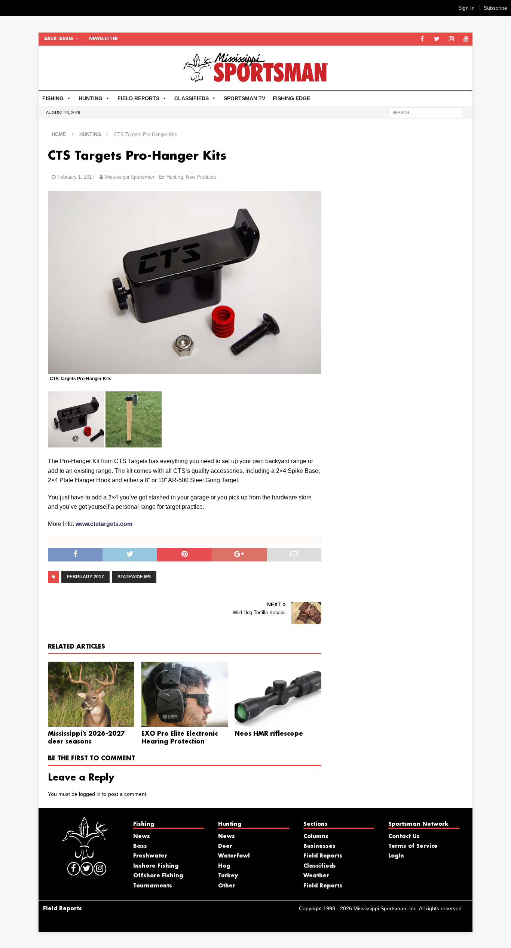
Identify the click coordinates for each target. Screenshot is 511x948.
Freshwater (150, 856)
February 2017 (85, 576)
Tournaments (152, 886)
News (141, 837)
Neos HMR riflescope (269, 734)
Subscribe (495, 8)
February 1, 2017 (76, 177)
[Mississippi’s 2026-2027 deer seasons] (91, 694)
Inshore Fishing (155, 866)
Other (226, 886)
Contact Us (404, 837)
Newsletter (103, 39)
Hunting (174, 177)
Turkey (228, 876)
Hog (224, 866)
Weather (316, 876)
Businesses (319, 846)
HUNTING (90, 98)
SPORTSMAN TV (244, 98)
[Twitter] (436, 39)
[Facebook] (422, 39)
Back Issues (58, 39)
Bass (140, 846)
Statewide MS (134, 576)
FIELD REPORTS (138, 98)
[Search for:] (425, 112)
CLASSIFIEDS (191, 98)
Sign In (466, 8)
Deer (225, 846)
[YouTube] (465, 39)
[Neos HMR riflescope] (278, 694)
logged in (90, 794)
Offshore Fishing (158, 876)
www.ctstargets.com (104, 524)
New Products (201, 177)
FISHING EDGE (291, 98)
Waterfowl (234, 856)
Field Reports (322, 856)
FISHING (53, 98)
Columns (315, 837)
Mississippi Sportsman (129, 177)
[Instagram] (451, 39)
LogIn (396, 856)
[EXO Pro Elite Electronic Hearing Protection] (184, 694)
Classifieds (319, 866)
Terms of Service (413, 846)
